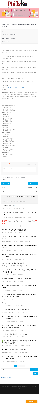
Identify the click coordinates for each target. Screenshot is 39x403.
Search (34, 370)
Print (35, 160)
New (35, 373)
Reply (7, 183)
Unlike (9, 160)
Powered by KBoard (6, 377)
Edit (30, 183)
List (3, 183)
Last (23, 366)
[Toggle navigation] (36, 3)
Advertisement (17, 391)
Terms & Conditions (27, 391)
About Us (8, 391)
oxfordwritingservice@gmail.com (15, 87)
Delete (35, 183)
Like (3, 160)
